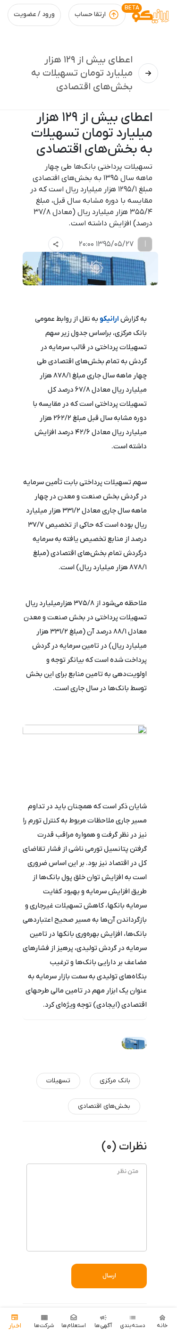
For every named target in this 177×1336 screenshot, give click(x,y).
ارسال (109, 1276)
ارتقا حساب (90, 14)
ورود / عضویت (34, 14)
